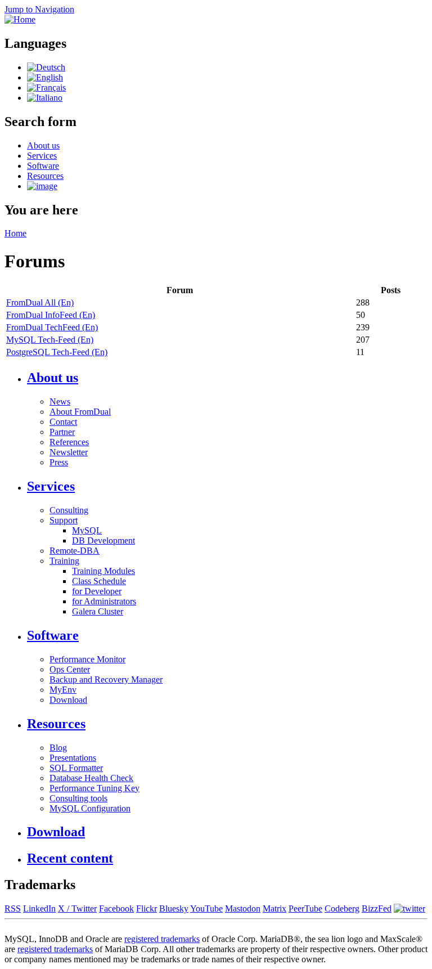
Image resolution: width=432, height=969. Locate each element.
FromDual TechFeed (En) (52, 327)
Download (68, 700)
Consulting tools (78, 798)
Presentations (73, 757)
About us (43, 145)
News (60, 401)
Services (42, 155)
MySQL (87, 530)
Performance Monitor (87, 659)
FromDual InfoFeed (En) (50, 315)
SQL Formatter (76, 768)
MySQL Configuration (90, 808)
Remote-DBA (75, 550)
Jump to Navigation (39, 9)
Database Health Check (91, 778)
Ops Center (70, 669)
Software (43, 166)
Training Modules (103, 571)
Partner (62, 432)
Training (64, 561)
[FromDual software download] (42, 186)
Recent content (70, 858)
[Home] (19, 19)
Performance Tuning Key (95, 788)
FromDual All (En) (40, 302)
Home (15, 233)
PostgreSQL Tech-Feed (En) (56, 352)
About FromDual (80, 411)
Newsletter (69, 452)
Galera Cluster (97, 611)
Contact (63, 422)
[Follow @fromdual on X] (409, 908)
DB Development (103, 540)
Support (64, 520)
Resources (45, 176)
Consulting (69, 510)
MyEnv (63, 689)
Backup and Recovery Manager (106, 679)
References (69, 442)
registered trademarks (162, 939)
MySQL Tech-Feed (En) (49, 339)
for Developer (97, 591)
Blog (58, 747)
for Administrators (104, 601)
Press (59, 462)
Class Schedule (99, 581)
